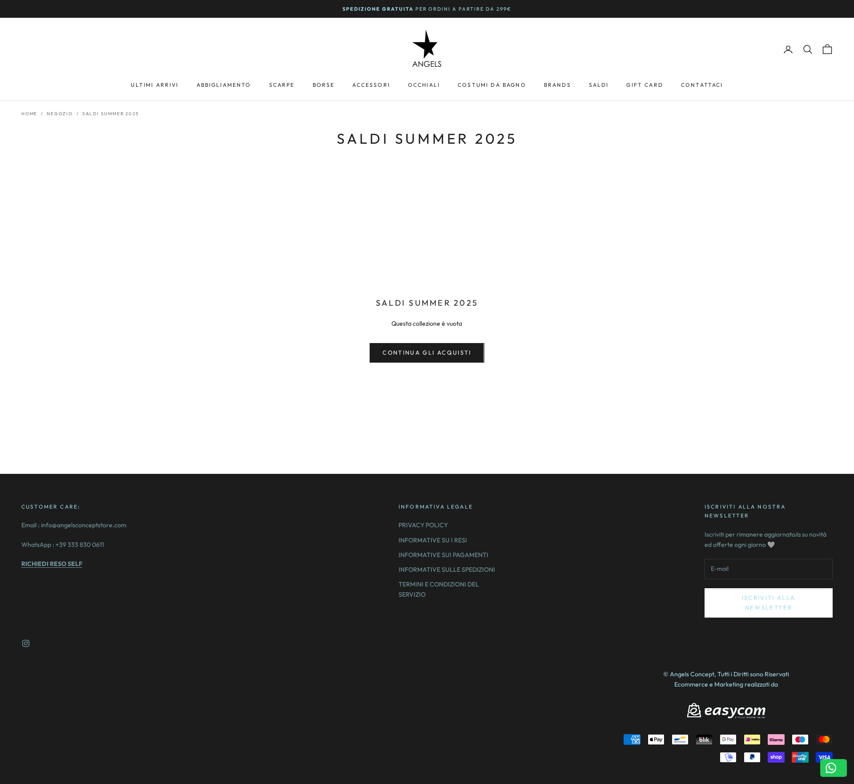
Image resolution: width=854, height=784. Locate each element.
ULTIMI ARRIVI (154, 84)
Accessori (371, 84)
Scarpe (282, 84)
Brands (557, 84)
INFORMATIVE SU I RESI (433, 540)
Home (29, 114)
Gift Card (644, 84)
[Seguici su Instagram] (25, 643)
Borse (324, 84)
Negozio (60, 114)
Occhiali (424, 84)
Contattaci (702, 84)
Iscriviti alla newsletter (769, 602)
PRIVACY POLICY (423, 525)
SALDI (599, 84)
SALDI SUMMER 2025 (110, 114)
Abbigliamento (224, 84)
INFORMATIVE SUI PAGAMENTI (443, 555)
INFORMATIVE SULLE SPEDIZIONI (447, 570)
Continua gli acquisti (427, 352)
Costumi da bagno (492, 84)
